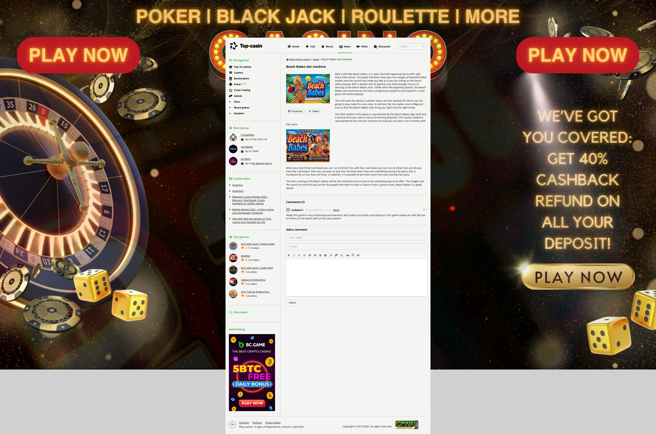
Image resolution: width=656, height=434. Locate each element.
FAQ (312, 46)
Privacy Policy (273, 422)
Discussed (384, 46)
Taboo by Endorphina (253, 279)
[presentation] (289, 255)
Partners (257, 422)
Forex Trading (242, 90)
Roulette (239, 113)
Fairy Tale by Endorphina (255, 291)
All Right (245, 159)
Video (364, 46)
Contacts (244, 422)
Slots (237, 101)
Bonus (329, 46)
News (347, 46)
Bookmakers (241, 78)
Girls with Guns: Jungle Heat (257, 267)
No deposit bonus (262, 163)
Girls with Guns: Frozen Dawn (258, 243)
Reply (336, 210)
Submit (292, 302)
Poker (237, 84)
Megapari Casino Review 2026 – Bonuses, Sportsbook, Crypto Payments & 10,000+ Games (250, 200)
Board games (241, 107)
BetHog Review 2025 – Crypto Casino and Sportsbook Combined (253, 211)
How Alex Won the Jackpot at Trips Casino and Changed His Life (251, 220)
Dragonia (237, 185)
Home (295, 46)
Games (238, 96)
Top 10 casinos (242, 66)
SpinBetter (247, 146)
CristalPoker (248, 135)
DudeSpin (238, 191)
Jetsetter (245, 255)
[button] (288, 255)
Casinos (238, 72)
